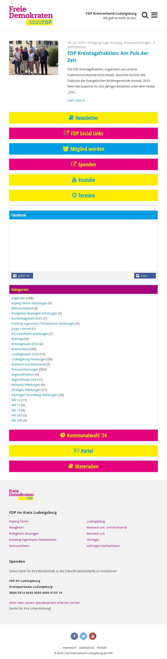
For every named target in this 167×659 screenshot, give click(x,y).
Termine (86, 195)
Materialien (87, 466)
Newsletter (86, 118)
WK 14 (16, 410)
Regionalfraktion (22, 374)
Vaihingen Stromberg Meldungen (34, 395)
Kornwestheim (19, 546)
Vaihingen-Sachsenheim (103, 546)
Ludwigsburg (96, 521)
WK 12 (16, 400)
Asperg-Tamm (19, 521)
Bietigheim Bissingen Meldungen (34, 313)
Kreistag (116, 43)
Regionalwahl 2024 (24, 379)
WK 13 (16, 405)
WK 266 (16, 420)
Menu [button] (154, 14)
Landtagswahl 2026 (25, 354)
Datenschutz (86, 647)
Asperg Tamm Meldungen (29, 303)
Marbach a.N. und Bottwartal (107, 527)
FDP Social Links (87, 133)
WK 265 (16, 415)
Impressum (69, 647)
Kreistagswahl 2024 (25, 344)
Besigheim (16, 527)
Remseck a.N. (96, 533)
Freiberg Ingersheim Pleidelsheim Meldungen (43, 323)
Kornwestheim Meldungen (29, 334)
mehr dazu (74, 100)
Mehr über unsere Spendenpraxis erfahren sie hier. (45, 602)
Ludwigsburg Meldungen (28, 359)
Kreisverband (20, 349)
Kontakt (102, 647)
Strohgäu (93, 539)
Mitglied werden (87, 149)
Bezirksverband (22, 308)
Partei (87, 450)
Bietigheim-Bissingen (24, 533)
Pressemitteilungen (137, 43)
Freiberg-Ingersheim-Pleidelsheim (32, 539)
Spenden (87, 164)
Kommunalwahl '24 (87, 435)
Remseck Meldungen (26, 385)
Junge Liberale (21, 328)
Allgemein (18, 298)
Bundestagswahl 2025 (27, 318)
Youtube (86, 180)
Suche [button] (145, 14)
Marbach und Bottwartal (28, 364)
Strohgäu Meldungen (26, 390)
